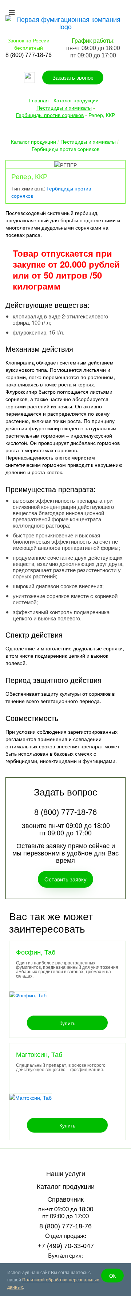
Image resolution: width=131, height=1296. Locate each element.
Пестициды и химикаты (88, 141)
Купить (67, 1023)
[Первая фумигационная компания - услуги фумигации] (65, 21)
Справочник (65, 1199)
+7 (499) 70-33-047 (65, 1246)
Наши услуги (65, 1174)
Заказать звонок (72, 77)
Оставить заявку (65, 879)
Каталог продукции (33, 141)
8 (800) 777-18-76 (65, 1226)
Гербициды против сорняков (65, 148)
